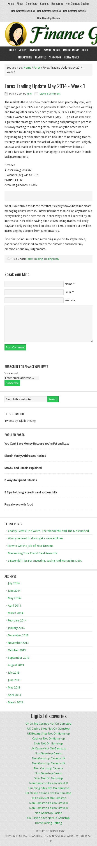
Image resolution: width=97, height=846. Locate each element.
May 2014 (14, 598)
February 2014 (17, 620)
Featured (40, 57)
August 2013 (16, 665)
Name (68, 284)
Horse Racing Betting (48, 823)
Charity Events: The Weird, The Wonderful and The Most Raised (48, 531)
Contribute (31, 3)
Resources (57, 3)
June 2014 (14, 590)
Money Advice (71, 57)
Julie (29, 93)
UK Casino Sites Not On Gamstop (48, 728)
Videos (23, 50)
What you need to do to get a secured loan (35, 538)
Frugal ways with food (19, 504)
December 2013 (18, 635)
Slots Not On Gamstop (48, 743)
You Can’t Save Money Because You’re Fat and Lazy (37, 443)
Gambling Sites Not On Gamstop (48, 788)
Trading (38, 258)
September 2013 (18, 657)
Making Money (71, 50)
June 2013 (14, 680)
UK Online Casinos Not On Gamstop (48, 723)
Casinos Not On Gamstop (48, 738)
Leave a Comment (49, 93)
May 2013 (14, 687)
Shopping (55, 57)
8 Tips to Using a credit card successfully (31, 492)
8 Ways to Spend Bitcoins (21, 480)
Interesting (25, 57)
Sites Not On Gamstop (48, 778)
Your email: (12, 373)
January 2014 (16, 628)
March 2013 (15, 702)
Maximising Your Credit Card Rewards (32, 553)
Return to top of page (50, 831)
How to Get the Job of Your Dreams (30, 545)
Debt (85, 50)
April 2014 (14, 605)
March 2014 (15, 613)
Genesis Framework (61, 836)
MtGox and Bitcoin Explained (23, 468)
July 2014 (13, 583)
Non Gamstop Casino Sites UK (48, 783)
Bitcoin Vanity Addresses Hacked (25, 455)
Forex (12, 50)
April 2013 (14, 695)
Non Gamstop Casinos (78, 3)
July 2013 (13, 672)
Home (11, 3)
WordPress (83, 836)
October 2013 (17, 650)
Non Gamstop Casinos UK (48, 758)
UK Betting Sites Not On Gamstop (48, 733)
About (20, 3)
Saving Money (52, 50)
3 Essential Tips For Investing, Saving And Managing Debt (45, 560)
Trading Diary (51, 258)
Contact (44, 3)
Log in (48, 841)
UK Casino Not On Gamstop (48, 748)
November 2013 (18, 642)
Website (70, 300)
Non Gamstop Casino (74, 11)
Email (68, 292)
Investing (35, 50)
